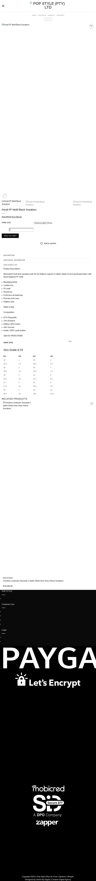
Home (34, 15)
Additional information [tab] (14, 260)
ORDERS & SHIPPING (10, 616)
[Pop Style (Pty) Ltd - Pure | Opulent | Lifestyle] (48, 6)
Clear (50, 223)
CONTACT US (6, 612)
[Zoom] (5, 196)
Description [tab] (9, 255)
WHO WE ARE (7, 598)
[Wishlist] (91, 26)
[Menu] (3, 6)
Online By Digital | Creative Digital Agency (53, 880)
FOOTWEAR (42, 15)
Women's (51, 15)
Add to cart (10, 236)
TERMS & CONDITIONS (10, 641)
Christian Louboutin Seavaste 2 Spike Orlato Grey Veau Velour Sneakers (33, 581)
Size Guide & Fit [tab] (10, 265)
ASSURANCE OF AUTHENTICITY (13, 624)
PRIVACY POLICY (8, 637)
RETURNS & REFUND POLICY (12, 620)
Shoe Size (6, 222)
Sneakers (60, 15)
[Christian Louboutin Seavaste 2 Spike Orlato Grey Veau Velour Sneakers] (48, 489)
